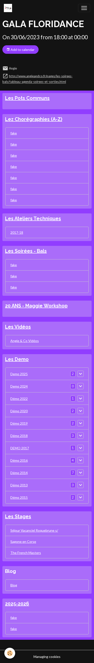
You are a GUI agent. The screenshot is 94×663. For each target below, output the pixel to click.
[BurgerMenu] (84, 8)
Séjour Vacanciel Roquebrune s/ (34, 530)
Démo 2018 (19, 436)
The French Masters (25, 553)
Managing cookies (47, 657)
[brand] (9, 8)
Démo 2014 (19, 473)
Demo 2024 (19, 386)
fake (13, 133)
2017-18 (16, 232)
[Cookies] (9, 653)
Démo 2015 (19, 497)
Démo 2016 (19, 460)
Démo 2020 (19, 411)
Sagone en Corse (23, 541)
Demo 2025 (19, 374)
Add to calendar (22, 49)
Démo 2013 (19, 485)
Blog (13, 585)
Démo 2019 (19, 423)
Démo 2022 (19, 399)
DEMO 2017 (19, 448)
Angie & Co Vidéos (24, 341)
